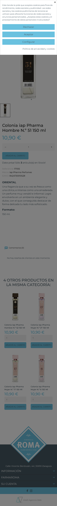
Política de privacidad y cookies (39, 49)
